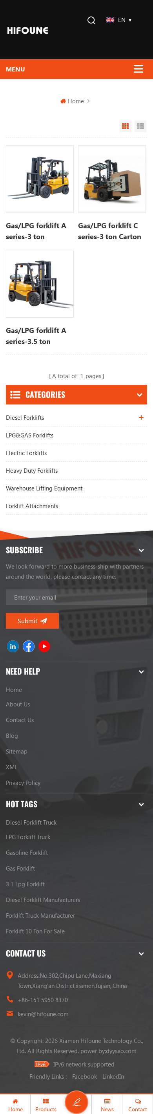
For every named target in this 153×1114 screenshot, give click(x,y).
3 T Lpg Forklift (25, 884)
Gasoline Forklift (27, 852)
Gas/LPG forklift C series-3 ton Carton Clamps (109, 231)
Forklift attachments (32, 506)
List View (140, 126)
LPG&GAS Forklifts (29, 435)
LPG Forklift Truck (28, 837)
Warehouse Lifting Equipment (44, 488)
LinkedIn (113, 1076)
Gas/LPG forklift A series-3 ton (36, 231)
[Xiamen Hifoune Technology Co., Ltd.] (27, 29)
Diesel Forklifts (25, 417)
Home (76, 101)
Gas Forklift (20, 868)
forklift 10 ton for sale (35, 931)
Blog (12, 735)
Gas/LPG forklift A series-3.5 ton (36, 336)
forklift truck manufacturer (40, 915)
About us (18, 704)
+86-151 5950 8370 (43, 1000)
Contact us (20, 720)
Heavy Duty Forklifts (32, 470)
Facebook (84, 1076)
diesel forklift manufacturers (43, 900)
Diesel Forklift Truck (31, 822)
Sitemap (16, 751)
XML (11, 767)
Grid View (125, 126)
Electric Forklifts (26, 453)
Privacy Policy (23, 783)
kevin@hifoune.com (43, 1014)
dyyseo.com (121, 1051)
